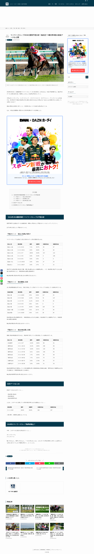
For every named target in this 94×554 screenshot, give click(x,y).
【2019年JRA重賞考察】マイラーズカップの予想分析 (26, 195)
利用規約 (48, 549)
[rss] (85, 1)
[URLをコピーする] (59, 463)
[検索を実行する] (87, 77)
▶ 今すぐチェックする (34, 181)
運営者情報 (42, 549)
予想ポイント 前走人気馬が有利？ (23, 196)
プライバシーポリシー (55, 549)
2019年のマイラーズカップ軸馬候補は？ (23, 205)
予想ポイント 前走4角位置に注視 (23, 200)
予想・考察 (9, 39)
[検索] (87, 1)
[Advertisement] (47, 16)
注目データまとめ (17, 202)
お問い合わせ (36, 549)
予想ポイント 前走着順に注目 (22, 198)
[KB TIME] (7, 4)
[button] (10, 463)
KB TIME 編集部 (13, 491)
